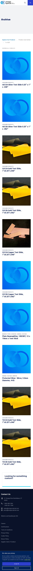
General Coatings (22, 334)
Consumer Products (8, 82)
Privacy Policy (5, 533)
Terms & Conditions (7, 530)
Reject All (16, 568)
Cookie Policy (27, 559)
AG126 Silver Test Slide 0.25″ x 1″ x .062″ (16, 127)
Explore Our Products (8, 40)
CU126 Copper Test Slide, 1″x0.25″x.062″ (12, 295)
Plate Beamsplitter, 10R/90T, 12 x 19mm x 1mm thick (16, 337)
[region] (16, 561)
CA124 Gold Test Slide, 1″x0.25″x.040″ (11, 169)
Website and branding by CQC (9, 516)
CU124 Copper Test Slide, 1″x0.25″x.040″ (12, 253)
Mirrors (15, 376)
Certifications (5, 527)
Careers (3, 523)
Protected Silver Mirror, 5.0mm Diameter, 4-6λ (15, 379)
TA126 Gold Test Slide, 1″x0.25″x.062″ (11, 463)
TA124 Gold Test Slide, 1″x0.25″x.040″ (11, 421)
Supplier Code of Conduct (8, 542)
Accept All (16, 564)
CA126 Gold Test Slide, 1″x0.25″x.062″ (11, 211)
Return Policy (5, 539)
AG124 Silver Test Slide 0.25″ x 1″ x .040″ (16, 85)
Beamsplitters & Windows (9, 334)
